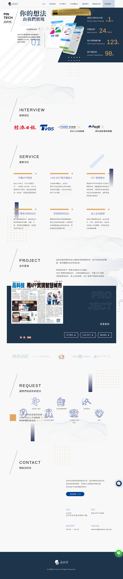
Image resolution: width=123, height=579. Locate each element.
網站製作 (85, 4)
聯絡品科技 (97, 4)
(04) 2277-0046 (97, 513)
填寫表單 (73, 494)
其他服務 (107, 4)
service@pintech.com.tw (101, 529)
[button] (40, 48)
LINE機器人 (74, 4)
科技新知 (52, 4)
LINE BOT (87, 335)
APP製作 (63, 4)
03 (47, 28)
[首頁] (13, 4)
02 (43, 28)
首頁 (43, 4)
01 (39, 28)
